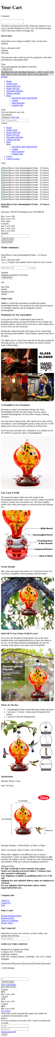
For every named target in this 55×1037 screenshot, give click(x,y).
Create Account (12, 159)
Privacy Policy (7, 923)
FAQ (3, 905)
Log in (9, 156)
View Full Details (8, 985)
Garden (15, 149)
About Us (5, 900)
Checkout (5, 117)
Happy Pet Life (12, 88)
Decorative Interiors (14, 91)
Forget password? (8, 1032)
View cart (15, 117)
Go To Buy (6, 1011)
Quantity (4, 233)
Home (9, 81)
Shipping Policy (8, 918)
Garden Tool (11, 84)
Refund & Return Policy (11, 916)
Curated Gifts (17, 154)
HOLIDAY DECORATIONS (24, 147)
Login (4, 1034)
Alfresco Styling (13, 93)
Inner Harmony (18, 151)
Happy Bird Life (13, 86)
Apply (32, 268)
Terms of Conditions (9, 920)
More (8, 96)
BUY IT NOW (7, 242)
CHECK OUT (7, 278)
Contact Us (6, 903)
